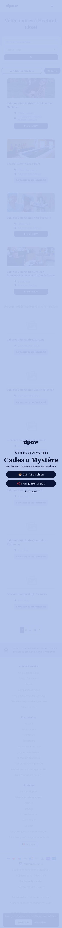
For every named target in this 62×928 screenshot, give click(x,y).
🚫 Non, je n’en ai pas (31, 483)
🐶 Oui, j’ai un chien (31, 474)
